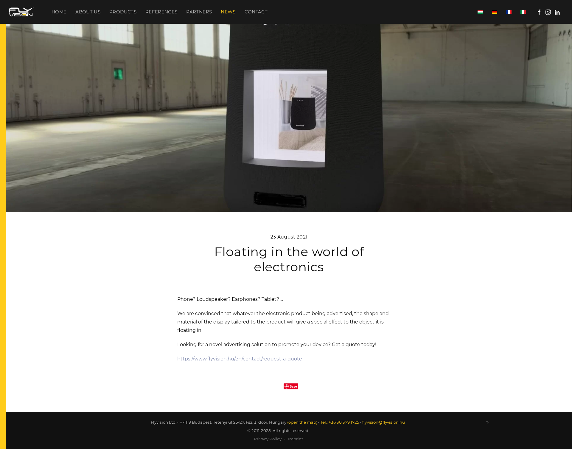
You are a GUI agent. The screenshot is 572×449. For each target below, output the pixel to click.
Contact (256, 12)
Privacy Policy (268, 438)
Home (59, 12)
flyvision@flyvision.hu (383, 422)
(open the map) (302, 422)
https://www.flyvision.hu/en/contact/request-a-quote (239, 359)
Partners (199, 12)
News (228, 12)
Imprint (295, 438)
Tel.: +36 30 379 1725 (339, 422)
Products (122, 12)
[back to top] (487, 422)
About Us (87, 12)
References (161, 12)
